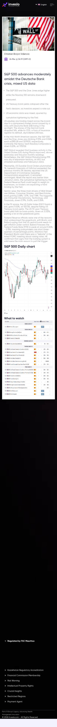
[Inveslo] (11, 4)
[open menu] (52, 5)
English (44, 4)
